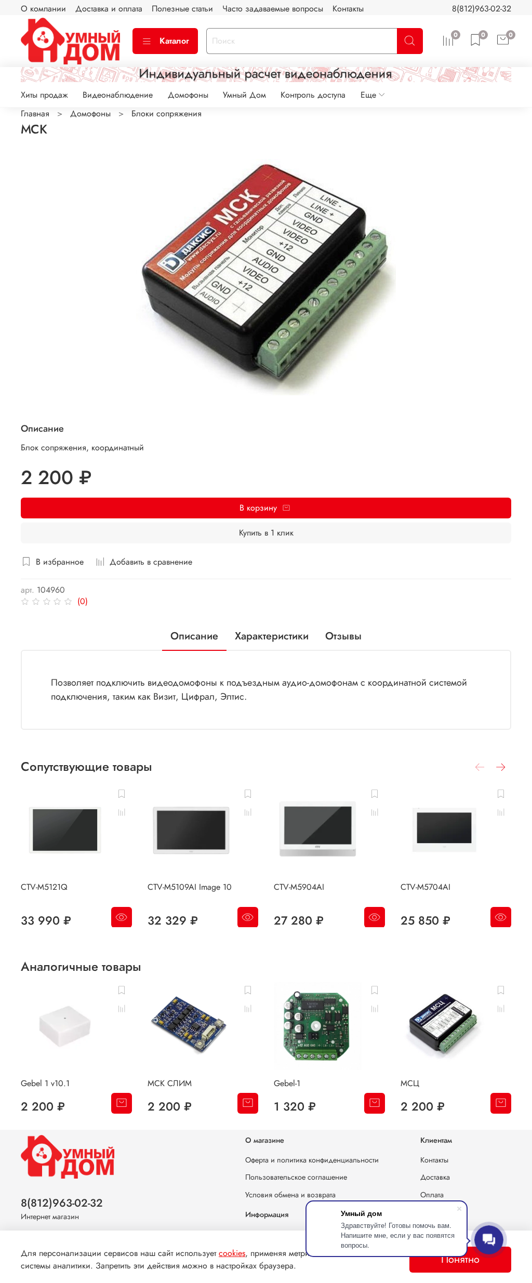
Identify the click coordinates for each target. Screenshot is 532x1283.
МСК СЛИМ (170, 1083)
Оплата (432, 1195)
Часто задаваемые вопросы (272, 9)
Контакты (348, 9)
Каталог (174, 41)
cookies (232, 1253)
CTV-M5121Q (44, 886)
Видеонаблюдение (118, 95)
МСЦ (410, 1083)
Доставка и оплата (108, 9)
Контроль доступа (313, 95)
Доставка (435, 1177)
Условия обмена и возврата (290, 1195)
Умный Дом (244, 95)
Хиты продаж (44, 95)
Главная (35, 113)
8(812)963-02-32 (481, 9)
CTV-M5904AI (299, 886)
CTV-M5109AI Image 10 (190, 886)
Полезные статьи (182, 9)
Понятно (460, 1259)
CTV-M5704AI (425, 886)
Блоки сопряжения (166, 113)
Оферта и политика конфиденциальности (312, 1160)
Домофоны (188, 95)
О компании (43, 9)
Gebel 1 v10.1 (45, 1083)
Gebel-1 (287, 1083)
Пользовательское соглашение (296, 1177)
